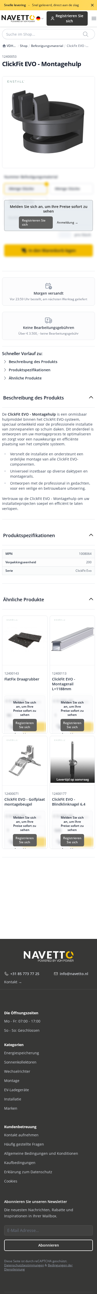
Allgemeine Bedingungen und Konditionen (41, 1153)
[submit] (86, 34)
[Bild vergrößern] (48, 122)
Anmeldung (67, 222)
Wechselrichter (17, 1071)
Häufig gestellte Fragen (24, 1144)
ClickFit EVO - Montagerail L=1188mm (63, 684)
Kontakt (13, 981)
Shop (23, 46)
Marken (10, 1108)
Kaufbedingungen (19, 1162)
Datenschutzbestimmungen (24, 1265)
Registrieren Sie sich (69, 18)
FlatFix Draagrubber (21, 679)
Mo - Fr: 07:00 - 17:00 (22, 1021)
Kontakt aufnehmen (21, 1134)
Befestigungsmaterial (47, 46)
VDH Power (7, 46)
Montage (11, 1080)
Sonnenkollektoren (20, 1062)
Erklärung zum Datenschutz (28, 1171)
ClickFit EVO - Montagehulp (77, 46)
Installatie (12, 1099)
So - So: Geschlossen (22, 1030)
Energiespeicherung (21, 1052)
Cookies (10, 1181)
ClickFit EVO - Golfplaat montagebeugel (24, 802)
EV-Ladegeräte (16, 1089)
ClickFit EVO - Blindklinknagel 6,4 (68, 802)
